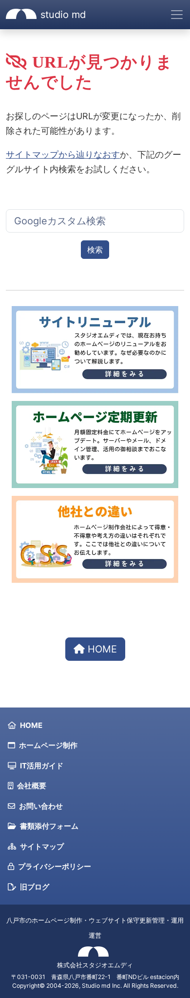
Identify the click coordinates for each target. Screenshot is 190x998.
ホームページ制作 (48, 745)
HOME (101, 649)
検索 (95, 249)
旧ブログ (34, 886)
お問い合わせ (41, 806)
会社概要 (31, 785)
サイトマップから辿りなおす (63, 154)
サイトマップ (42, 846)
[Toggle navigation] (177, 14)
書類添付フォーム (49, 826)
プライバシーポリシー (54, 866)
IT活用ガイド (41, 765)
